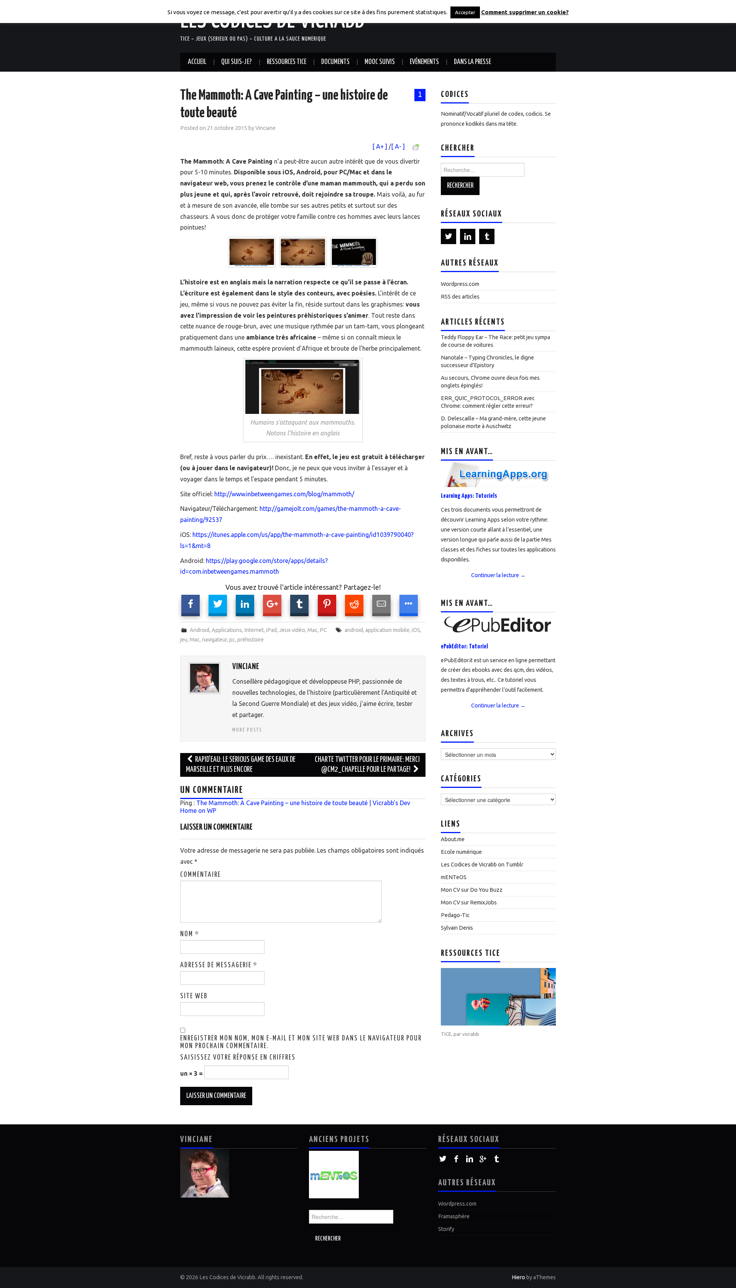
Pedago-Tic (455, 915)
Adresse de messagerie (219, 965)
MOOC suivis (380, 62)
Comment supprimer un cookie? (525, 12)
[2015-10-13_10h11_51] (268, 252)
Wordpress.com (460, 284)
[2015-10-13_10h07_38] (370, 252)
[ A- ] (398, 146)
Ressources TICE (286, 62)
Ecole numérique (461, 852)
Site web (194, 996)
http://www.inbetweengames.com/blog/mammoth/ (284, 494)
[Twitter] (448, 236)
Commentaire (200, 874)
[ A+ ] (380, 146)
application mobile (387, 630)
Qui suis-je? (236, 62)
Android (199, 630)
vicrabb (470, 1034)
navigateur (214, 640)
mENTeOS (454, 877)
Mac (312, 630)
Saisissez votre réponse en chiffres (238, 1057)
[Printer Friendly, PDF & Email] (416, 147)
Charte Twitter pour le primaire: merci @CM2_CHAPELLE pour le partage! (367, 764)
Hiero (518, 1277)
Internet (254, 630)
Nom (189, 934)
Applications (227, 630)
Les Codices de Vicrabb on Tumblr (482, 864)
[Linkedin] (467, 236)
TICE (446, 1034)
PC (323, 630)
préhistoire (250, 640)
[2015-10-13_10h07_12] (319, 252)
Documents (335, 62)
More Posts (247, 730)
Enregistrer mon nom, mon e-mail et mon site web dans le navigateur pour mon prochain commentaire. (301, 1042)
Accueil (197, 62)
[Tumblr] (487, 236)
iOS (416, 630)
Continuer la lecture (498, 575)
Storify (446, 1229)
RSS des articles (460, 297)
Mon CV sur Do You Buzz (472, 890)
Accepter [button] (465, 12)
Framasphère (454, 1216)
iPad (271, 630)
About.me (453, 839)
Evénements (424, 62)
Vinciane (265, 128)
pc (232, 640)
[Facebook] (456, 1159)
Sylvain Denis (457, 928)
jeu (183, 640)
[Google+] (483, 1159)
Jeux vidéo (292, 630)
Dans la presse (472, 62)
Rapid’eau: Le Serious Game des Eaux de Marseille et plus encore (241, 764)
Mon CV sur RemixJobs (469, 902)
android (354, 630)
